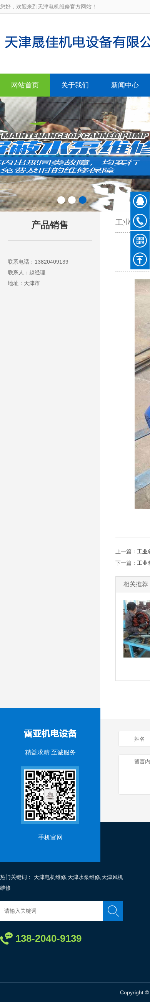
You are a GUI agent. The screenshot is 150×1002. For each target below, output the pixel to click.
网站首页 (25, 85)
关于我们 (75, 85)
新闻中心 (125, 85)
